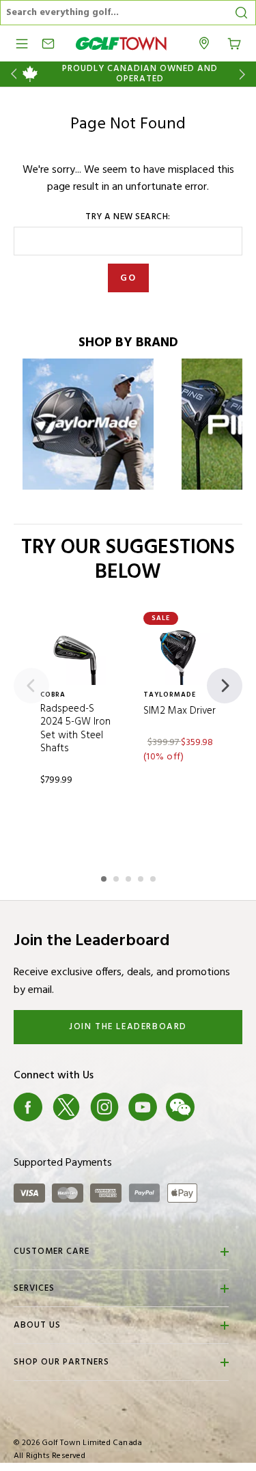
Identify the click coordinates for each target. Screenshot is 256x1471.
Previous (11, 74)
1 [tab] (105, 877)
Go (128, 278)
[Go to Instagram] (104, 1107)
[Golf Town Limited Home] (121, 43)
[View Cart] (234, 42)
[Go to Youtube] (142, 1107)
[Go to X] (66, 1107)
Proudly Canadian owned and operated (140, 74)
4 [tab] (142, 877)
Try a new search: (128, 217)
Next (245, 74)
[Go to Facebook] (28, 1107)
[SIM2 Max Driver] (180, 655)
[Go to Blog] (218, 1107)
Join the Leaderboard (128, 1027)
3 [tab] (130, 877)
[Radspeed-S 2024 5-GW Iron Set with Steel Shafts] (76, 655)
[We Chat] (180, 1107)
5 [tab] (154, 877)
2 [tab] (117, 877)
